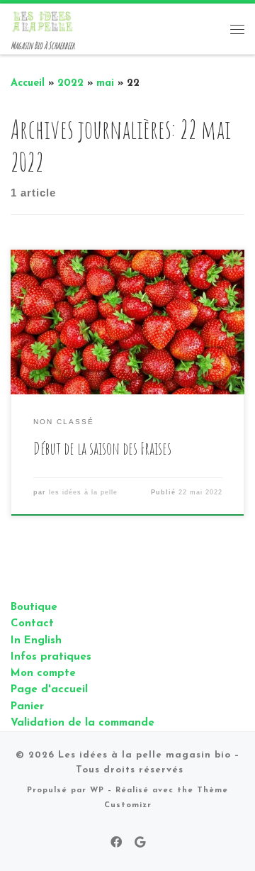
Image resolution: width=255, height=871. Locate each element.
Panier (27, 706)
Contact (32, 623)
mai (105, 83)
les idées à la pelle (83, 492)
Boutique (34, 607)
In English (36, 641)
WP (97, 790)
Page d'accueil (49, 689)
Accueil (28, 83)
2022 (70, 83)
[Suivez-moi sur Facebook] (116, 844)
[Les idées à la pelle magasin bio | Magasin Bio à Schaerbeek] (42, 21)
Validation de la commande (82, 723)
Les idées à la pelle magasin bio (144, 755)
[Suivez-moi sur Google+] (140, 844)
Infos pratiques (51, 657)
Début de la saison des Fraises (102, 448)
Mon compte (43, 673)
